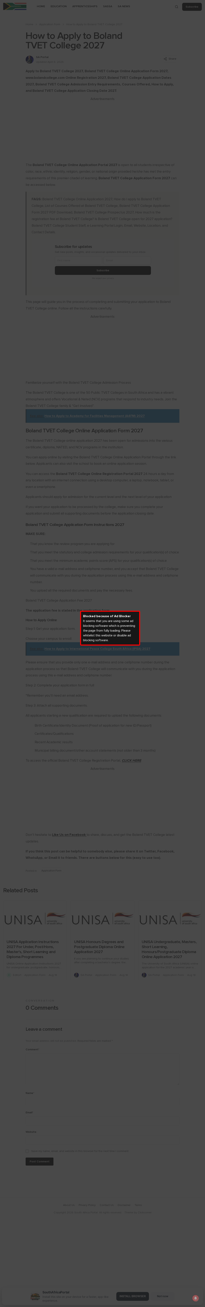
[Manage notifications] (195, 1298)
